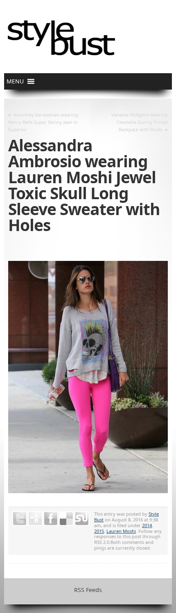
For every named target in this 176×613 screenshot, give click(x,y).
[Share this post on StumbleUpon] (81, 518)
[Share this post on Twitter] (19, 518)
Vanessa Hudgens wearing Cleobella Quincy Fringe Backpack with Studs (139, 122)
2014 (147, 525)
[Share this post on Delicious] (66, 518)
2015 (99, 531)
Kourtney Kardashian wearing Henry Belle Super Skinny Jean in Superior (43, 122)
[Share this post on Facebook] (50, 518)
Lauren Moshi (121, 531)
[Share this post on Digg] (35, 518)
